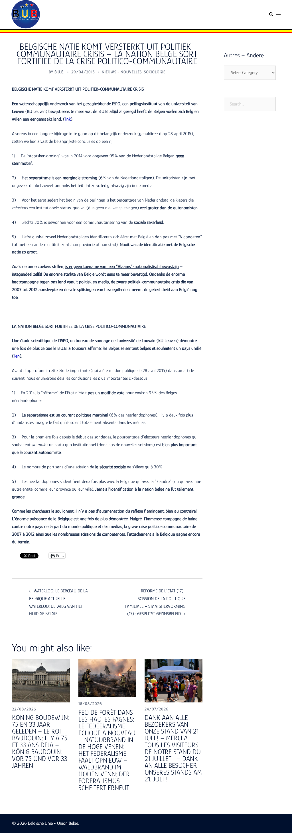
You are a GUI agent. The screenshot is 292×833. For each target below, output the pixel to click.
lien (17, 356)
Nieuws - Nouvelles (122, 72)
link (68, 119)
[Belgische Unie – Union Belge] (25, 14)
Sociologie (154, 72)
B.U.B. (59, 72)
